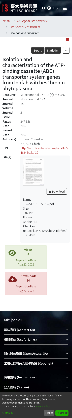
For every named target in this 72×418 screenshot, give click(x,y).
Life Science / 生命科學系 (24, 27)
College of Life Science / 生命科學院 (34, 21)
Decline (49, 412)
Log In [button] (57, 8)
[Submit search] (44, 8)
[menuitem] (49, 8)
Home (6, 21)
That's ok (61, 412)
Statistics (53, 50)
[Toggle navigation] (64, 8)
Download (58, 191)
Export (37, 50)
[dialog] (36, 405)
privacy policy (42, 406)
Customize (8, 412)
